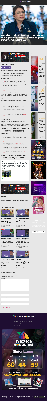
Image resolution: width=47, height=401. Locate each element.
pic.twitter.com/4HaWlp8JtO (14, 146)
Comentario (3, 276)
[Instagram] (35, 394)
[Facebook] (42, 394)
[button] (2, 67)
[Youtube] (44, 394)
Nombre (2, 290)
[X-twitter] (37, 394)
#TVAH (6, 110)
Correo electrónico (4, 295)
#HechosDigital (6, 103)
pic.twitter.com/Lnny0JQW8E (8, 86)
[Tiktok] (40, 394)
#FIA (4, 110)
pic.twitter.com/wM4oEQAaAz (13, 110)
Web (1, 299)
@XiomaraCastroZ (18, 140)
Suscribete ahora (38, 220)
